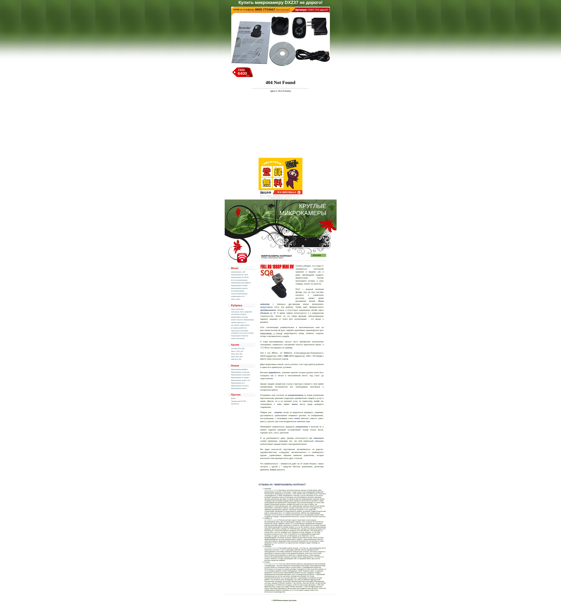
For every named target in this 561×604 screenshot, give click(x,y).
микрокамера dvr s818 (239, 275)
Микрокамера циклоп (239, 388)
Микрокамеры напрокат (276, 256)
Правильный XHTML (238, 401)
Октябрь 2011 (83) (238, 348)
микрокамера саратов (239, 288)
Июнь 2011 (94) (236, 357)
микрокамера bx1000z (239, 285)
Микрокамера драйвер (239, 369)
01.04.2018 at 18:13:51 (271, 564)
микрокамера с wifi (238, 272)
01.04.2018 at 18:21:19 (271, 548)
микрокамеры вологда (239, 317)
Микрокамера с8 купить (240, 386)
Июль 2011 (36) (236, 354)
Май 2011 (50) (236, 359)
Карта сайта (235, 299)
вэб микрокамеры (237, 291)
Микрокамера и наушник (240, 372)
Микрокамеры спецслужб (240, 375)
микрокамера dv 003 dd (240, 277)
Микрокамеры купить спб (240, 380)
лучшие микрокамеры (239, 294)
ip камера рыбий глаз (239, 328)
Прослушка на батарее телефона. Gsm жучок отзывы (242, 332)
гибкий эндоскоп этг (238, 322)
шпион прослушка (238, 338)
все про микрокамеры (239, 280)
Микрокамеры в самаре (240, 377)
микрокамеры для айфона (241, 283)
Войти (233, 398)
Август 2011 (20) (237, 351)
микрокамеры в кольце (271, 333)
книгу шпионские (237, 309)
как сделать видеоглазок (240, 325)
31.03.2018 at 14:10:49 (271, 520)
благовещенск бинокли (239, 336)
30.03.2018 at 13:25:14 (271, 490)
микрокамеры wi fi (237, 296)
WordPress (235, 404)
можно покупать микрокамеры (242, 320)
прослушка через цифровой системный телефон (241, 313)
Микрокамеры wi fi (238, 383)
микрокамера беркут (276, 258)
